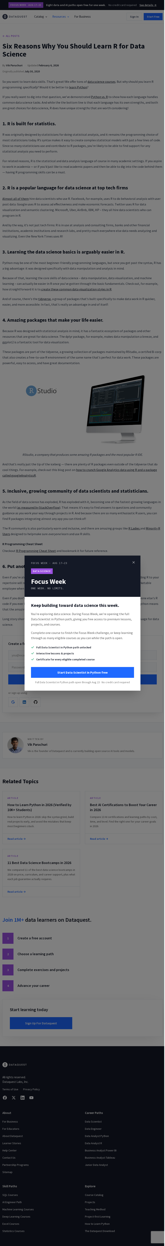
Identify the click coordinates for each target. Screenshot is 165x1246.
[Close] (133, 562)
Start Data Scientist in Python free (82, 672)
